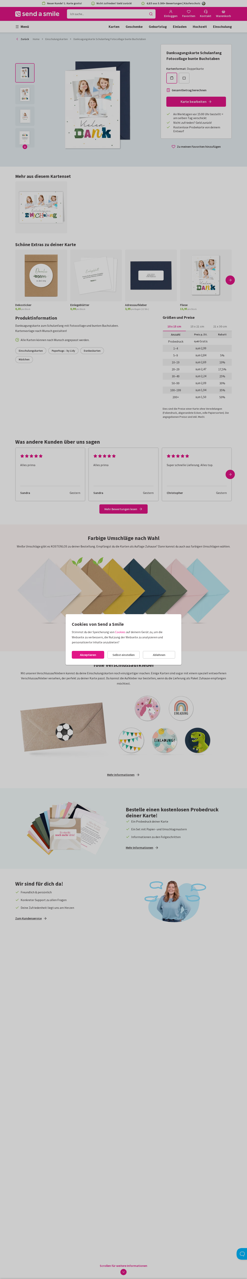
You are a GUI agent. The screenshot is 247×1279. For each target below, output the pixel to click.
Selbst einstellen (124, 655)
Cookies (120, 632)
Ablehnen (159, 655)
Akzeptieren (88, 655)
